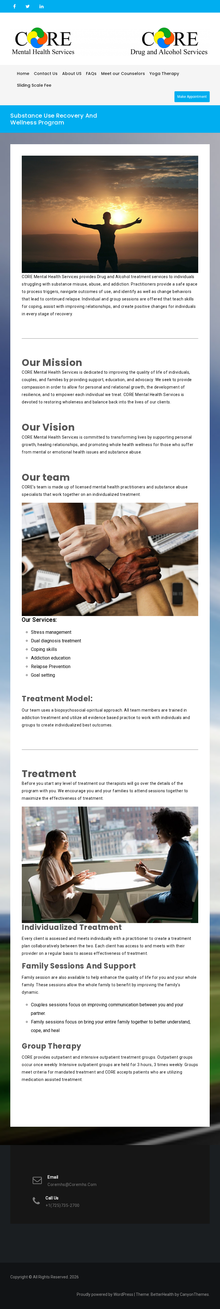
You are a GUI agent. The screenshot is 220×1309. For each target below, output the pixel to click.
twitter (28, 6)
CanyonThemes (194, 1294)
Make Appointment (192, 97)
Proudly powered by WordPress (105, 1294)
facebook (14, 6)
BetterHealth (162, 1294)
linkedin (41, 6)
